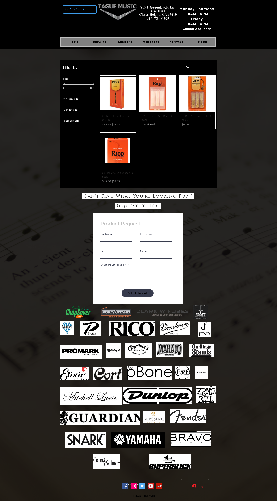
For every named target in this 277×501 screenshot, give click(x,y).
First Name (106, 234)
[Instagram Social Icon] (134, 486)
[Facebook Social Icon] (125, 486)
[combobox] (200, 67)
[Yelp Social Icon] (159, 486)
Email (103, 251)
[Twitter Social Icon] (142, 486)
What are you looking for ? (115, 264)
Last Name (146, 234)
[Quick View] (118, 94)
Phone (143, 251)
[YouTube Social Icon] (151, 486)
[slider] (64, 84)
